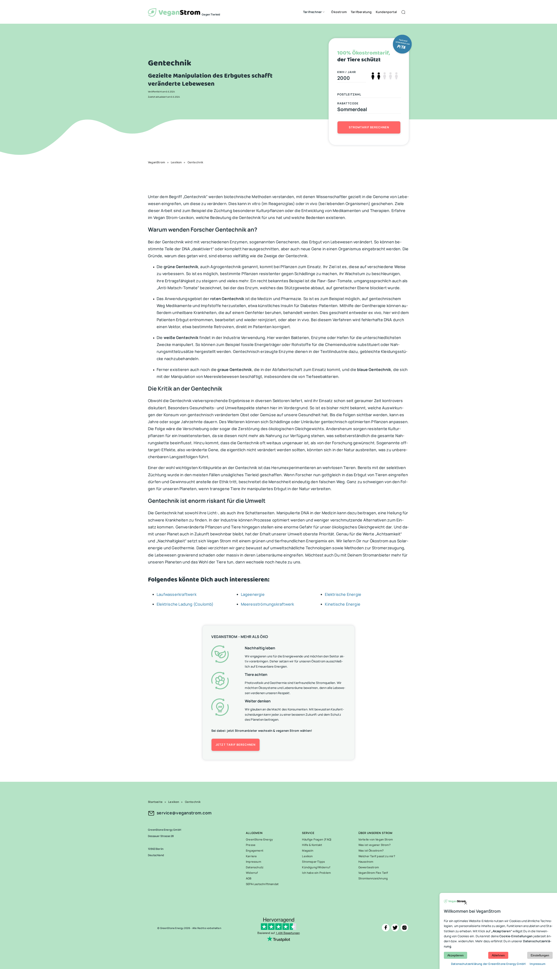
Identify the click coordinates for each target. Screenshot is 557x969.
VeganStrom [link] (156, 162)
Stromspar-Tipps (313, 862)
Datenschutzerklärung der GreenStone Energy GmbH (488, 964)
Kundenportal (386, 12)
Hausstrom (365, 862)
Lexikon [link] (176, 162)
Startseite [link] (155, 802)
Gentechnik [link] (195, 162)
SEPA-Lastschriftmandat (262, 884)
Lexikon (307, 856)
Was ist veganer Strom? (374, 845)
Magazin (307, 850)
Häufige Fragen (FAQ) (317, 839)
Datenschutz (254, 867)
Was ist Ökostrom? (371, 850)
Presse (250, 845)
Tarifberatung (361, 12)
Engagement (254, 850)
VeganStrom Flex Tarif (373, 873)
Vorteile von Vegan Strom (375, 839)
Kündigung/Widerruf (316, 867)
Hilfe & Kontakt (312, 845)
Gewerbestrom (368, 867)
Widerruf (252, 873)
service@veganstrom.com (184, 813)
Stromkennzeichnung (373, 878)
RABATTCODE (348, 103)
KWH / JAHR (346, 72)
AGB (249, 878)
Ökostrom (339, 12)
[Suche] (404, 12)
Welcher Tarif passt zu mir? (376, 856)
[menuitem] (313, 11)
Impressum (253, 862)
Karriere (251, 856)
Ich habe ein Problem (316, 873)
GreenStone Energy (259, 839)
